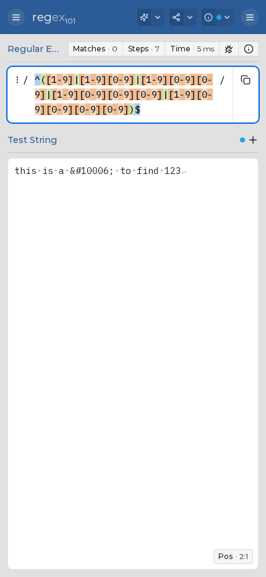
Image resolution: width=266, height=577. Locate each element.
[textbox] (124, 94)
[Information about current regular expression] (249, 48)
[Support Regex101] (151, 17)
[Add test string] (253, 139)
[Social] (183, 17)
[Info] (218, 17)
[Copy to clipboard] (245, 79)
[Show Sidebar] (16, 17)
